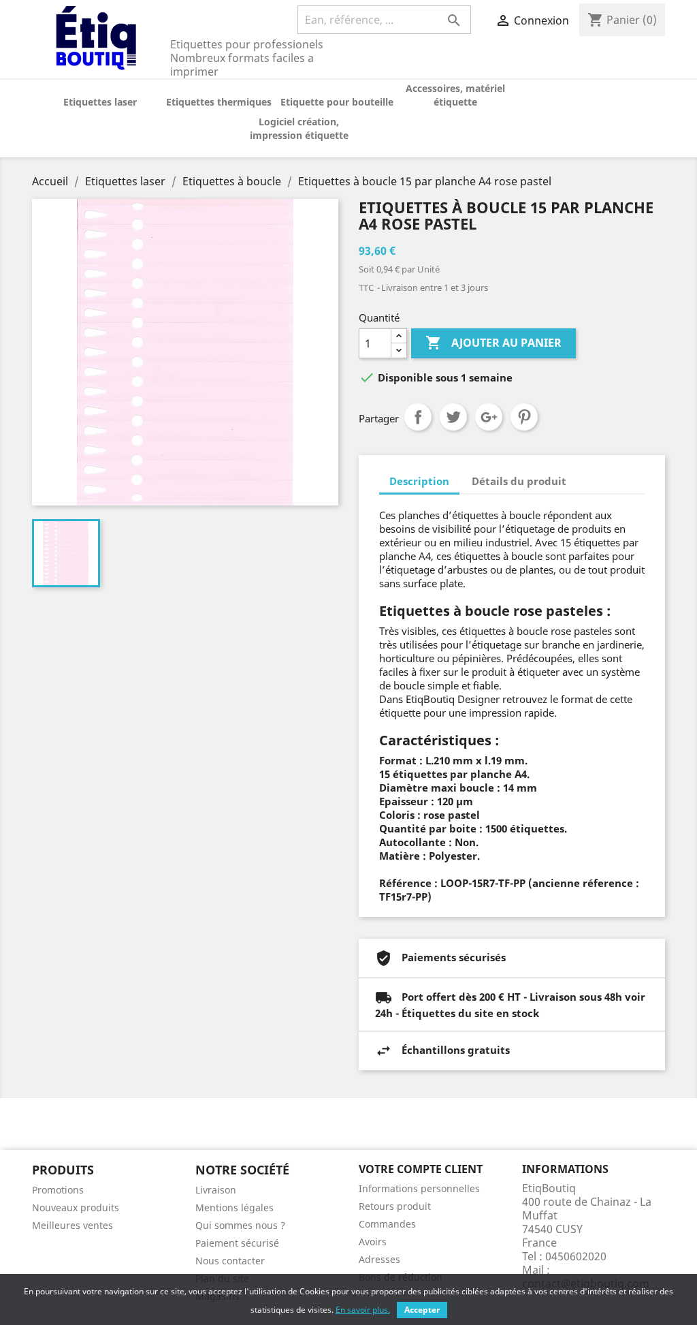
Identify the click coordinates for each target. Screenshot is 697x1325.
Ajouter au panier (493, 342)
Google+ (488, 417)
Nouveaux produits (75, 1207)
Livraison (215, 1189)
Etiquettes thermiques (219, 101)
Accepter (422, 1309)
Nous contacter (230, 1260)
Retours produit (395, 1206)
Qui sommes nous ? (240, 1225)
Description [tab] (419, 481)
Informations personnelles (419, 1188)
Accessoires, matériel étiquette (455, 95)
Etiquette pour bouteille (336, 101)
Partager (418, 417)
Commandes (387, 1223)
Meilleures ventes (72, 1225)
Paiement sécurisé (237, 1242)
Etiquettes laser (100, 101)
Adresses (379, 1259)
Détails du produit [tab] (519, 481)
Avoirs (373, 1241)
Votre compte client (421, 1169)
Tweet (453, 417)
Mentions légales (234, 1207)
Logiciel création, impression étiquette (299, 128)
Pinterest (524, 417)
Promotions (58, 1189)
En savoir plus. (363, 1309)
